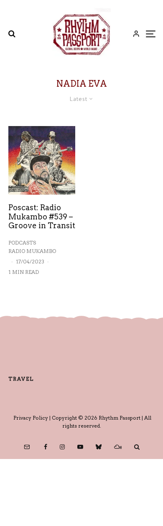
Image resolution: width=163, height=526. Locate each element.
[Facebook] (45, 447)
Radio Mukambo (32, 251)
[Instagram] (62, 447)
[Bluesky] (98, 447)
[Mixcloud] (118, 447)
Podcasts (22, 243)
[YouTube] (80, 447)
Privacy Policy (30, 418)
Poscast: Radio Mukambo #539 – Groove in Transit (41, 216)
